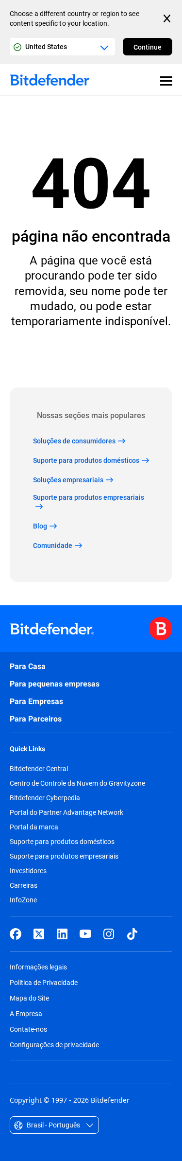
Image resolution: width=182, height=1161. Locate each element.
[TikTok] (132, 934)
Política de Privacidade (44, 982)
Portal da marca (34, 827)
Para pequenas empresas (54, 683)
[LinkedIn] (62, 934)
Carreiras (23, 885)
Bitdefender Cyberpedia (45, 797)
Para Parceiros (36, 718)
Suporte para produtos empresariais (64, 856)
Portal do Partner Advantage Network (66, 812)
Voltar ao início (91, 358)
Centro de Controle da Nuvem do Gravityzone (77, 783)
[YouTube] (85, 934)
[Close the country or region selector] (168, 18)
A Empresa (26, 1013)
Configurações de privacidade (54, 1044)
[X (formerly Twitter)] (39, 934)
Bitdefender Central (39, 768)
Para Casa (28, 666)
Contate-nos (28, 1029)
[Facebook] (15, 934)
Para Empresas (36, 701)
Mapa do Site (29, 998)
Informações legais (38, 966)
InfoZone (23, 900)
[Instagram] (109, 934)
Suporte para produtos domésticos (62, 841)
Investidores (28, 870)
